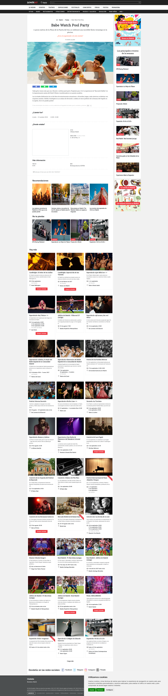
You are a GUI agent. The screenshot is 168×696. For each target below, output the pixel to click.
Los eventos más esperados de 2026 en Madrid (98, 209)
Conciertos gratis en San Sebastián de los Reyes (127, 157)
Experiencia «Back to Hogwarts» (125, 175)
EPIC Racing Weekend (38, 242)
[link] (36, 87)
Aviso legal (80, 693)
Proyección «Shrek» (76, 242)
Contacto (57, 693)
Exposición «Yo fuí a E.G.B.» (97, 242)
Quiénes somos (50, 693)
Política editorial (65, 693)
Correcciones (73, 693)
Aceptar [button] (92, 690)
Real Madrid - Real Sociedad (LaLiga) (126, 139)
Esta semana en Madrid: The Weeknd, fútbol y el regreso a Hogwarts (79, 209)
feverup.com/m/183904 (77, 165)
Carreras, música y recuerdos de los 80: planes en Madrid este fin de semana (60, 209)
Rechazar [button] (100, 690)
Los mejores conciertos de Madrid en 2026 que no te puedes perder (39, 209)
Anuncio (31, 693)
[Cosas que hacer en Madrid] (32, 2)
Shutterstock (72, 81)
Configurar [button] (109, 690)
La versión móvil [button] (41, 693)
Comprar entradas (41, 289)
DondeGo (77, 690)
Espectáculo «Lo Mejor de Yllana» (60, 242)
